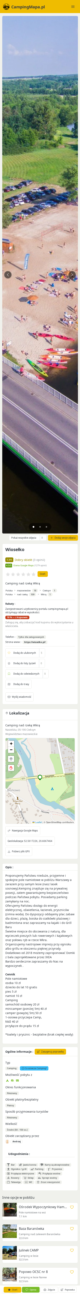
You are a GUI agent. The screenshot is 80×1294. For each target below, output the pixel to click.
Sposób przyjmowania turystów (26, 1111)
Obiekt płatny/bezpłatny (21, 1099)
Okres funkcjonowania (20, 1087)
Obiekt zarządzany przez (22, 1136)
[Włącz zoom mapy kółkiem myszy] (11, 768)
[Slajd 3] (46, 526)
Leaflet (38, 822)
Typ (7, 1063)
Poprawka (70, 1289)
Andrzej (17, 1141)
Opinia (33, 1289)
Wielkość (11, 1124)
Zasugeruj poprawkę (52, 1051)
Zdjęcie (51, 1289)
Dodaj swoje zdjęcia (65, 537)
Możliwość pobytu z (18, 1075)
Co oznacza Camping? (36, 1068)
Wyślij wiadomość (21, 696)
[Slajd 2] (40, 526)
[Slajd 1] (33, 526)
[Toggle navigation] (73, 6)
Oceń (42, 573)
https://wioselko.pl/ (35, 642)
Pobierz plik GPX (21, 851)
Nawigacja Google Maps (25, 830)
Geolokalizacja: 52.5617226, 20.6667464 (30, 840)
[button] (40, 777)
